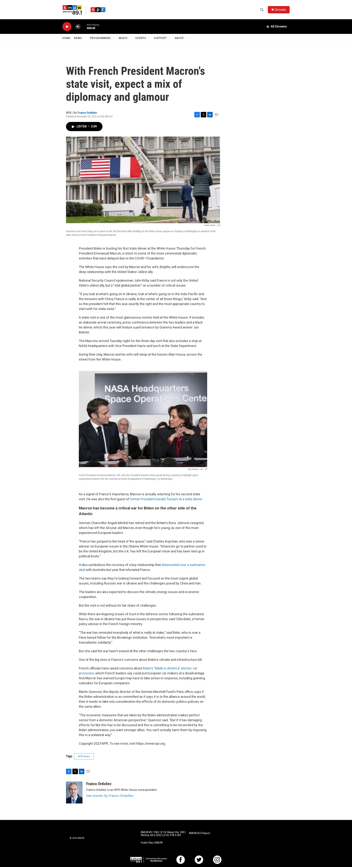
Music (123, 38)
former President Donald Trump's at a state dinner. (166, 499)
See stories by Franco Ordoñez (109, 795)
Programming (100, 38)
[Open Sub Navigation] (84, 38)
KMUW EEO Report (199, 833)
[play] (67, 27)
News (78, 38)
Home (66, 38)
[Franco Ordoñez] (74, 792)
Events (140, 38)
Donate (280, 10)
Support (160, 38)
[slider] (83, 26)
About (179, 38)
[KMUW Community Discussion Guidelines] (148, 860)
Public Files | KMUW (152, 842)
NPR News (84, 756)
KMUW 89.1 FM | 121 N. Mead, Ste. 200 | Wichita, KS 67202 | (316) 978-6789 (163, 834)
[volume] (78, 27)
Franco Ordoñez (87, 112)
